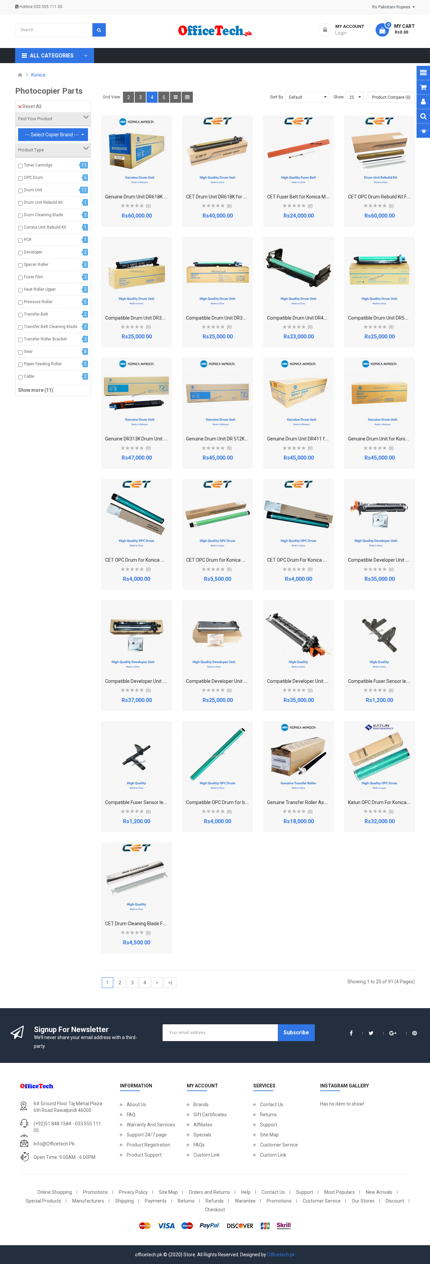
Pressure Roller (38, 301)
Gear (28, 351)
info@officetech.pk (54, 1143)
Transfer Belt (36, 314)
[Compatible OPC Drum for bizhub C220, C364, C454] (217, 756)
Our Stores (363, 1201)
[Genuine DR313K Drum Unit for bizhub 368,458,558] (136, 393)
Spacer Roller (36, 264)
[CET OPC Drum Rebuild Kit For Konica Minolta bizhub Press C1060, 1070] (379, 150)
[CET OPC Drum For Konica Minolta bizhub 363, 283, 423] (298, 514)
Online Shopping (54, 1192)
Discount (395, 1201)
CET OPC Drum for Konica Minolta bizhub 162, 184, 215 (163, 560)
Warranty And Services (151, 1124)
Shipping (124, 1201)
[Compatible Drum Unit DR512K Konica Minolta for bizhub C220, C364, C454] (379, 272)
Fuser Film (33, 277)
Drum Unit (33, 190)
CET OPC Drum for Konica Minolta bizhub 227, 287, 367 (244, 560)
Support (268, 1124)
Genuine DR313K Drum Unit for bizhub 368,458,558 (159, 438)
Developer (33, 252)
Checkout (215, 1209)
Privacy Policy (133, 1192)
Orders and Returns (209, 1192)
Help (246, 1192)
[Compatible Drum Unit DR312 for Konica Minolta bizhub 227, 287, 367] (136, 272)
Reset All (32, 106)
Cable (29, 376)
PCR (28, 239)
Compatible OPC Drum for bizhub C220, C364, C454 (240, 802)
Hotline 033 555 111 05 (40, 6)
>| (170, 982)
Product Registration (148, 1145)
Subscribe (296, 1032)
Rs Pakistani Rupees (392, 7)
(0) (148, 206)
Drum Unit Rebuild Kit (43, 202)
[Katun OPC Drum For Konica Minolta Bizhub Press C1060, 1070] (379, 756)
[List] (175, 97)
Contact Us (271, 1104)
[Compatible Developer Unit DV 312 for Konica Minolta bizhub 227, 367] (379, 514)
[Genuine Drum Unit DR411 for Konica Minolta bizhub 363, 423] (298, 393)
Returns (268, 1114)
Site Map (269, 1134)
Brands (201, 1104)
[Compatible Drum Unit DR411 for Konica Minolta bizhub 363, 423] (298, 272)
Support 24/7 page (147, 1134)
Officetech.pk (281, 1254)
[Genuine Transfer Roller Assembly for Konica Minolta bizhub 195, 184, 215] (298, 756)
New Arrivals (379, 1192)
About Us (136, 1104)
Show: (339, 97)
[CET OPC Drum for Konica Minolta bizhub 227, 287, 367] (217, 514)
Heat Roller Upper (40, 289)
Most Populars (339, 1192)
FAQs (199, 1145)
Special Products (43, 1201)
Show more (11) (35, 390)
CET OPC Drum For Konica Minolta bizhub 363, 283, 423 (325, 560)
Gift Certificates (210, 1114)
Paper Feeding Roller (43, 364)
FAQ (131, 1114)
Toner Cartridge (38, 165)
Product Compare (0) (391, 97)
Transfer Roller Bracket (45, 339)
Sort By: (277, 97)
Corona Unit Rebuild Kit (45, 227)
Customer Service (279, 1145)
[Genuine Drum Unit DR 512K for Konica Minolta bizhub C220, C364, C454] (217, 393)
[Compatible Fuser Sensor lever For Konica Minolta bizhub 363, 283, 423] (136, 756)
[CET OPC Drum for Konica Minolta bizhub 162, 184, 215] (136, 514)
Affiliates (203, 1124)
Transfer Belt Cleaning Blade (50, 326)
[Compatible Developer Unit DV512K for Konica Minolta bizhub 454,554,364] (298, 635)
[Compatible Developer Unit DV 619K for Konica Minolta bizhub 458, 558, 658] (136, 635)
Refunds (215, 1201)
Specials (202, 1134)
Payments (156, 1201)
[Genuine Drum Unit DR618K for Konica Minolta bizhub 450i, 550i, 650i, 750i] (136, 150)
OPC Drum (33, 177)
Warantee (245, 1201)
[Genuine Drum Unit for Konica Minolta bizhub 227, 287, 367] (379, 393)
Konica (38, 75)
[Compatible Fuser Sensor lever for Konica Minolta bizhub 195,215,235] (379, 635)
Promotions (95, 1192)
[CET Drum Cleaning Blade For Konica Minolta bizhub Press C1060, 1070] (136, 877)
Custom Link (207, 1155)
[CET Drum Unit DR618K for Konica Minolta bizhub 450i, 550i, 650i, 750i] (217, 150)
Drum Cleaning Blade (43, 215)
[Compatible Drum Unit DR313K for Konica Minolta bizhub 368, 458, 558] (217, 272)
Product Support (144, 1155)
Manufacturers (88, 1201)
